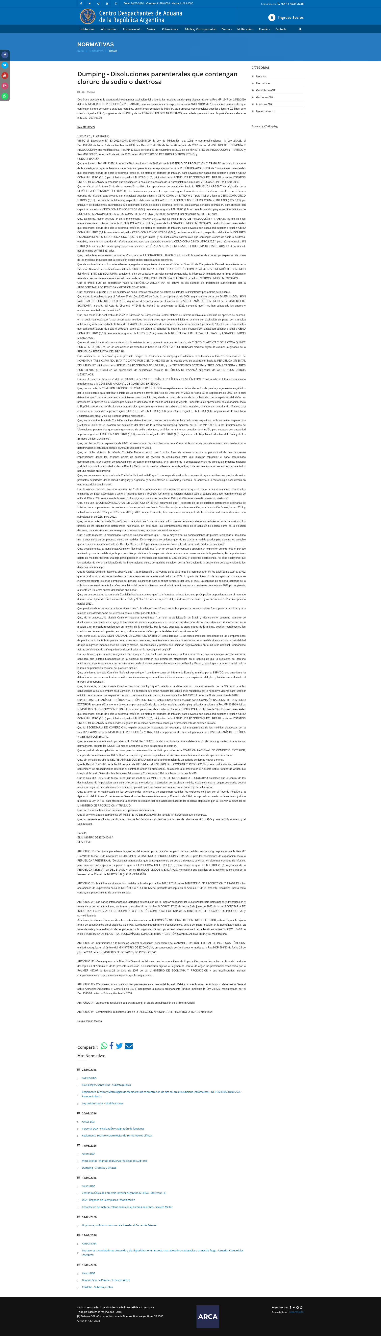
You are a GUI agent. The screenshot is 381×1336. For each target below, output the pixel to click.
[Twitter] (89, 3)
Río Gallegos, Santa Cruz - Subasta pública (106, 1085)
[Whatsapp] (115, 3)
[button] (300, 29)
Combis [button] (263, 29)
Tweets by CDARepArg (265, 126)
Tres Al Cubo (296, 1312)
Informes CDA (264, 104)
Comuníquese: (282, 4)
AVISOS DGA (89, 1078)
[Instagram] (98, 3)
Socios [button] (151, 29)
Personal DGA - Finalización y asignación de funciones (113, 1128)
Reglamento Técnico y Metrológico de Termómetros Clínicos (117, 1135)
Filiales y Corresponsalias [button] (200, 29)
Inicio (80, 51)
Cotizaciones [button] (170, 29)
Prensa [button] (225, 29)
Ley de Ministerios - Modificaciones (102, 1103)
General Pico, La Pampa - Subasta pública (106, 1280)
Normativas (96, 51)
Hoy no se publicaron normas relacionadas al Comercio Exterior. (119, 1225)
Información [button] (108, 29)
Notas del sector (265, 111)
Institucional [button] (87, 29)
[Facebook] (81, 3)
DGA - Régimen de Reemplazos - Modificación (108, 1200)
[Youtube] (107, 3)
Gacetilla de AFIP (266, 90)
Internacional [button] (131, 29)
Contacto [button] (281, 29)
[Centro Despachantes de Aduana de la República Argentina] (156, 16)
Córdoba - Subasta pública (97, 1287)
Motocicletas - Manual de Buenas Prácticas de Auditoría (114, 1160)
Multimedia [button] (244, 29)
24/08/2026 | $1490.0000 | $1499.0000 (158, 3)
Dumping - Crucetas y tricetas (99, 1167)
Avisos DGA (88, 1121)
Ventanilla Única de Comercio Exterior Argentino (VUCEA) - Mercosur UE (124, 1193)
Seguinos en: (280, 1307)
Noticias (261, 76)
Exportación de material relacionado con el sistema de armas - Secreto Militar (127, 1207)
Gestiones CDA (264, 97)
